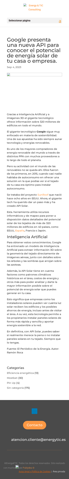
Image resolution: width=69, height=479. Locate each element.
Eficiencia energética (20, 373)
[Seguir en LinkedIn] (34, 411)
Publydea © (29, 467)
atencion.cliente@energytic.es (38, 439)
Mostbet (12, 378)
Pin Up (11, 382)
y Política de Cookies (40, 471)
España (19, 230)
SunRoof (43, 194)
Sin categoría (15, 387)
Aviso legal (24, 471)
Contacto (34, 425)
